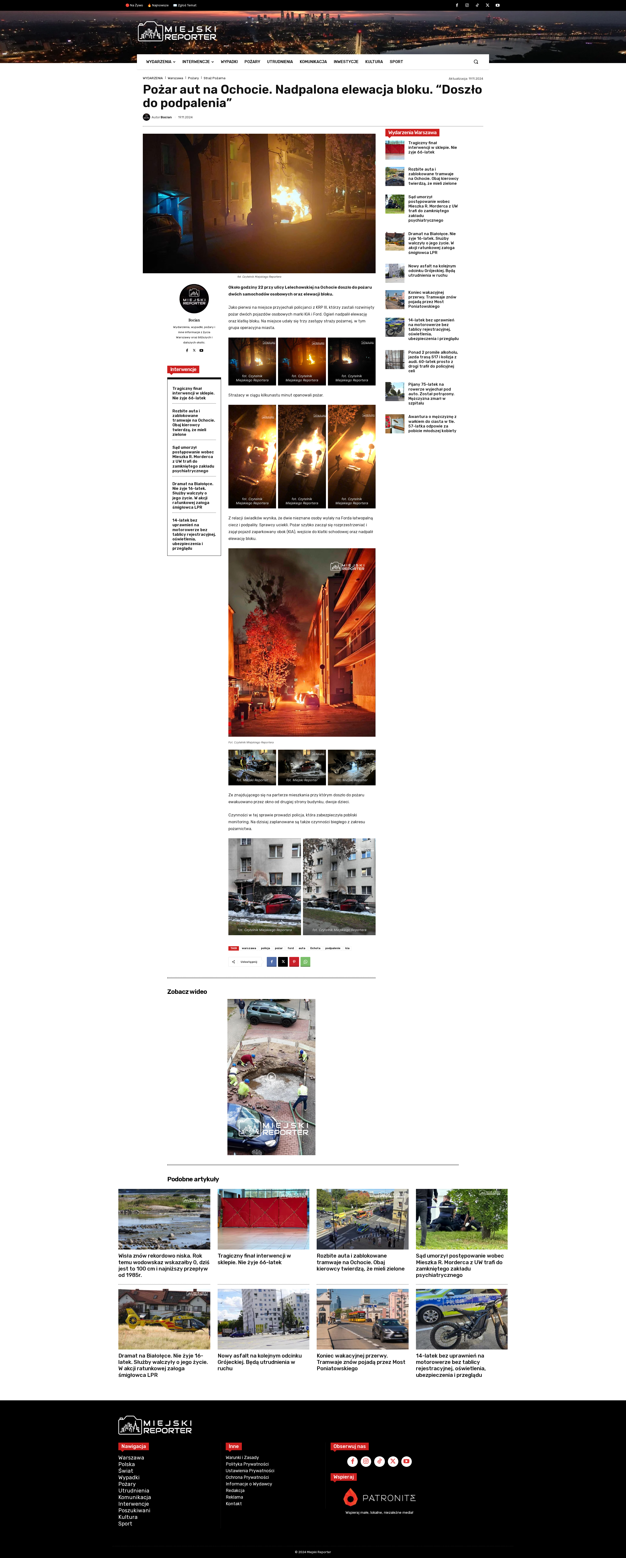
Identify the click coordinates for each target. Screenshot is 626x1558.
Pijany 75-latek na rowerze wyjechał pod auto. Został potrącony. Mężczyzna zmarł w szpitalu (431, 394)
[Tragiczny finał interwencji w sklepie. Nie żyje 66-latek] (394, 150)
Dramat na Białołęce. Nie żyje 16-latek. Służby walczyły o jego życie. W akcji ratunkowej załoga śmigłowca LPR (192, 496)
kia (347, 948)
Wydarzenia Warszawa (412, 132)
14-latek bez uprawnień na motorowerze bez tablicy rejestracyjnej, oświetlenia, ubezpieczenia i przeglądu (194, 534)
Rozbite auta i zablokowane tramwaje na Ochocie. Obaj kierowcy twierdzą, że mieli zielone (193, 423)
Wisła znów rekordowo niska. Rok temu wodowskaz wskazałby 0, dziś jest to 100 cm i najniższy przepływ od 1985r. (164, 1265)
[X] (487, 5)
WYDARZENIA (153, 78)
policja (265, 948)
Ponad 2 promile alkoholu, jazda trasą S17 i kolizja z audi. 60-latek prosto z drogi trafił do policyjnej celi (433, 361)
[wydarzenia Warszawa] (310, 31)
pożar (279, 948)
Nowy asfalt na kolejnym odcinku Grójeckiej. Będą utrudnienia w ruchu (432, 271)
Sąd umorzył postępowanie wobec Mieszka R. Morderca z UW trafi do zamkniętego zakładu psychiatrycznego (193, 459)
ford (291, 948)
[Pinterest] (294, 962)
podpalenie (332, 948)
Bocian (166, 117)
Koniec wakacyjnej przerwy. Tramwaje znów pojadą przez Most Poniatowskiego (432, 299)
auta (302, 948)
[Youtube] (497, 5)
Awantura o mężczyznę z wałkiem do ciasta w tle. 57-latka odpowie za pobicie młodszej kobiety (432, 423)
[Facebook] (457, 5)
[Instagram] (467, 5)
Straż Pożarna (214, 78)
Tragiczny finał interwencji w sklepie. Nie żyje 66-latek (193, 393)
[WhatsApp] (305, 962)
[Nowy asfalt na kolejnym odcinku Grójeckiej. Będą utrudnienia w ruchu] (394, 273)
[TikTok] (477, 5)
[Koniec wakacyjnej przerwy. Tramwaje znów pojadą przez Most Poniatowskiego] (394, 299)
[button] (476, 61)
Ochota (315, 948)
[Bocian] (147, 117)
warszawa (249, 948)
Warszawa (175, 78)
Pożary (193, 78)
